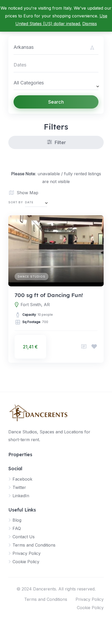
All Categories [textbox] (29, 82)
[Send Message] (84, 346)
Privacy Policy (27, 553)
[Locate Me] (92, 47)
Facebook (22, 479)
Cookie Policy (26, 561)
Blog (17, 520)
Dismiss (89, 23)
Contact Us (24, 536)
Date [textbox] (29, 202)
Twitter (19, 487)
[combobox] (56, 82)
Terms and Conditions (34, 545)
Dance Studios (31, 276)
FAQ (17, 528)
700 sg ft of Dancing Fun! (49, 295)
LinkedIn (21, 495)
